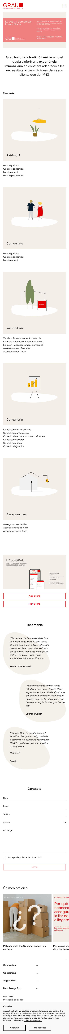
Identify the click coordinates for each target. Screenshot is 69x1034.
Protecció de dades (13, 1000)
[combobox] (34, 822)
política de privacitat (30, 857)
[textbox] (34, 822)
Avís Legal (8, 996)
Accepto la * (24, 857)
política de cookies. (33, 1020)
